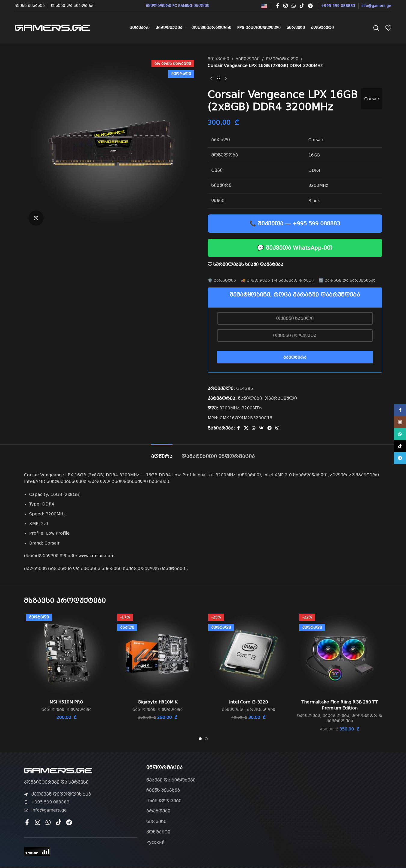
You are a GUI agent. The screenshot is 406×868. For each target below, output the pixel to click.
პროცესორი (261, 709)
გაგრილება (335, 715)
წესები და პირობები (171, 780)
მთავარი (218, 58)
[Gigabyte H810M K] (157, 654)
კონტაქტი (158, 832)
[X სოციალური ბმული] (246, 428)
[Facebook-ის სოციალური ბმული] (277, 6)
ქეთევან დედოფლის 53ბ (61, 794)
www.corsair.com (96, 555)
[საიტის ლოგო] (52, 27)
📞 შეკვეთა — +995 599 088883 (294, 223)
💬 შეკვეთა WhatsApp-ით (294, 247)
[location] (325, 798)
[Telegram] (69, 822)
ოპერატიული (282, 58)
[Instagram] (38, 822)
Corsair (371, 98)
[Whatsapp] (48, 822)
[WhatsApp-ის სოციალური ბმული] (293, 6)
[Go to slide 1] (200, 738)
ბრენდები (158, 811)
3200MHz (229, 407)
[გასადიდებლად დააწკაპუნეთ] (36, 218)
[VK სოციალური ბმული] (261, 428)
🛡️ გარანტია (222, 280)
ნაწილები (248, 58)
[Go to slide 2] (206, 738)
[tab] (161, 453)
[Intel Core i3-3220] (248, 654)
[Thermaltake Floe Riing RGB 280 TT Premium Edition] (339, 654)
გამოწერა (295, 357)
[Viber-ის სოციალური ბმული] (277, 428)
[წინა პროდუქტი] (211, 78)
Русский (155, 842)
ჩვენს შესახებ (163, 790)
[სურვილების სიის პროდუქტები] (388, 28)
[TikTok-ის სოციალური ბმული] (302, 6)
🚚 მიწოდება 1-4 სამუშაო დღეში (277, 280)
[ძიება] (376, 28)
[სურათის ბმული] (58, 770)
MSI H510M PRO (66, 702)
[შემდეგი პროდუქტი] (225, 78)
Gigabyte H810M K (158, 702)
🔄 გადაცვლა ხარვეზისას (347, 280)
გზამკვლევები (164, 800)
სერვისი (156, 821)
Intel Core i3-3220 (248, 702)
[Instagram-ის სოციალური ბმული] (285, 6)
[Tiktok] (59, 822)
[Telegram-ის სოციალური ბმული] (310, 6)
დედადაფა (79, 709)
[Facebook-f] (27, 822)
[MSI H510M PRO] (66, 654)
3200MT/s (252, 407)
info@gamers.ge (49, 810)
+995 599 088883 (50, 802)
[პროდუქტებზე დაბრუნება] (218, 78)
